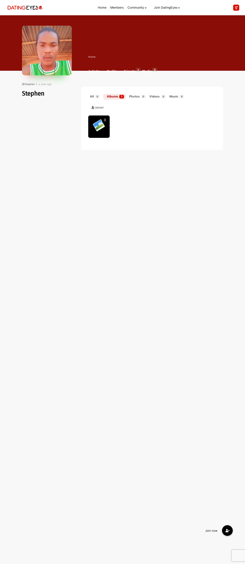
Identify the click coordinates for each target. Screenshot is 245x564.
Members (117, 7)
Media (147, 70)
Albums (114, 96)
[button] (227, 530)
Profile (112, 71)
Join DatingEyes (165, 7)
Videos (156, 96)
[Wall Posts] (99, 126)
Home (102, 7)
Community (135, 7)
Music (176, 96)
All (94, 96)
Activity (94, 71)
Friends (129, 70)
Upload (99, 107)
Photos (136, 96)
